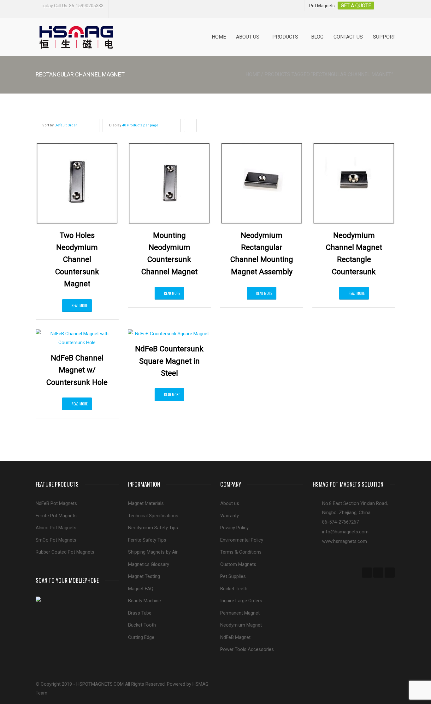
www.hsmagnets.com (344, 541)
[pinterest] (390, 572)
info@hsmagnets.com (345, 532)
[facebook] (367, 572)
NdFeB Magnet (235, 637)
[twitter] (378, 572)
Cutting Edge (141, 637)
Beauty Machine (144, 601)
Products (285, 37)
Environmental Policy (241, 540)
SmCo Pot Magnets (56, 540)
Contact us (348, 37)
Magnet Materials (146, 503)
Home (219, 37)
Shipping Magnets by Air (153, 552)
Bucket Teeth (233, 589)
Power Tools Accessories (247, 649)
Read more (80, 305)
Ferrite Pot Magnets (56, 516)
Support (384, 37)
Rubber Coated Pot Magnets (65, 552)
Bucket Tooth (142, 625)
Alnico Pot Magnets (56, 528)
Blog (317, 37)
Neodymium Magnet (241, 625)
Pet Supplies (233, 576)
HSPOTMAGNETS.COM (100, 684)
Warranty (229, 516)
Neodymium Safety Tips (153, 528)
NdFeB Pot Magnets (56, 503)
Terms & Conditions (241, 552)
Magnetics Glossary (148, 564)
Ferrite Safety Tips (147, 540)
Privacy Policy (234, 528)
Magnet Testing (144, 576)
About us (247, 37)
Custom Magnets (238, 564)
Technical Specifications (153, 516)
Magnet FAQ (140, 589)
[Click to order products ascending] (190, 125)
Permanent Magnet (240, 613)
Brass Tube (139, 613)
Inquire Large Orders (241, 601)
